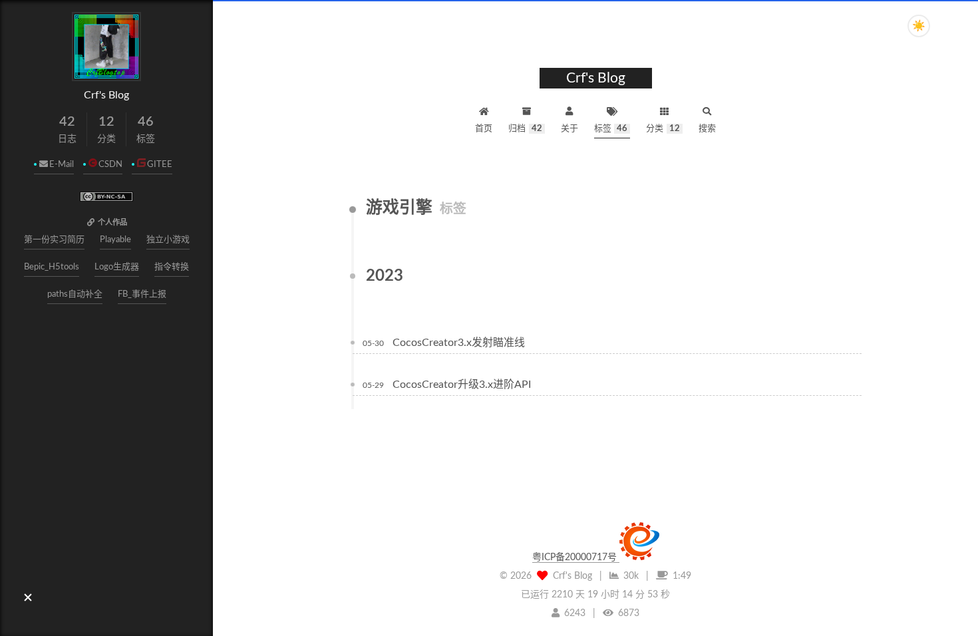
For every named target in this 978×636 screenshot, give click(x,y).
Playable (115, 240)
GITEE (159, 164)
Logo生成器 (116, 267)
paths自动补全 (74, 294)
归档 (525, 128)
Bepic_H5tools (51, 267)
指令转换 (171, 267)
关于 (569, 128)
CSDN (110, 164)
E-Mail (61, 164)
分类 (663, 128)
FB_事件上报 (142, 294)
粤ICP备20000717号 (575, 557)
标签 (611, 128)
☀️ (918, 26)
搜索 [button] (707, 128)
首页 (483, 128)
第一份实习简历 (54, 240)
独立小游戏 (168, 240)
